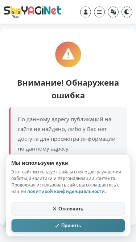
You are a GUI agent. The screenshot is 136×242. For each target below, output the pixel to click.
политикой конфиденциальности (66, 191)
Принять (71, 225)
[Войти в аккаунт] (85, 12)
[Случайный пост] (113, 12)
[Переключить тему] (126, 12)
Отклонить (70, 209)
